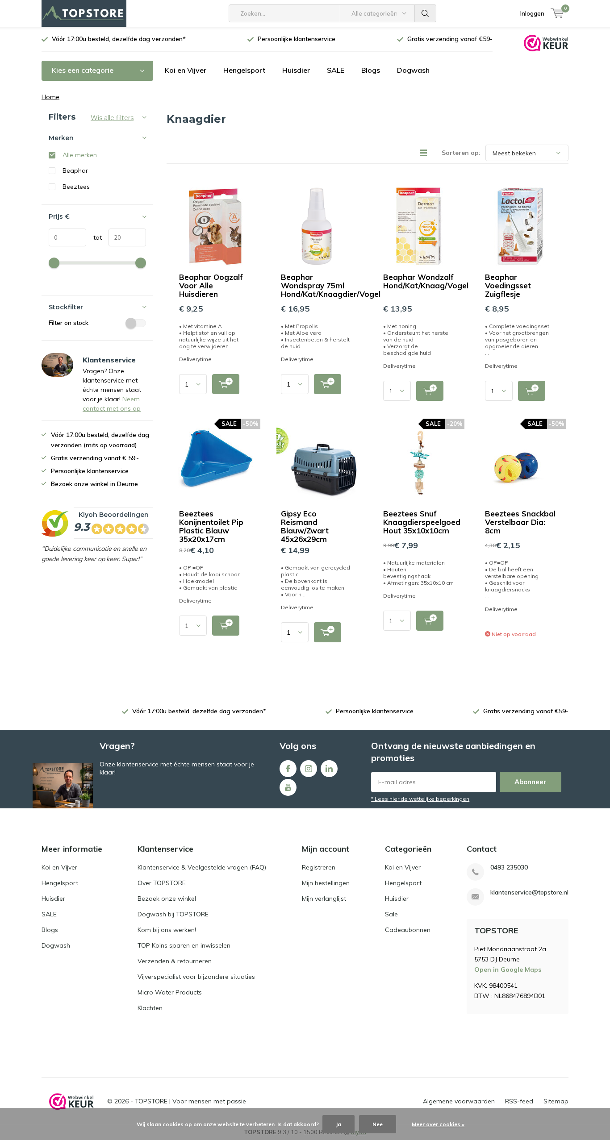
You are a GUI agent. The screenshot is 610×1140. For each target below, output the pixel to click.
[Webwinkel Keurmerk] (546, 42)
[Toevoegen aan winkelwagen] (225, 384)
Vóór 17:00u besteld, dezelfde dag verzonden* (119, 39)
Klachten (150, 1008)
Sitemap (555, 1101)
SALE (335, 70)
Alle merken (80, 155)
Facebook (288, 768)
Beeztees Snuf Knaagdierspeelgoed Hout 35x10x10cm (421, 522)
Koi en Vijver (185, 70)
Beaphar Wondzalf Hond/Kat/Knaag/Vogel (425, 281)
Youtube (288, 787)
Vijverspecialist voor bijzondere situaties (196, 977)
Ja (338, 1124)
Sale (391, 914)
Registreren (318, 867)
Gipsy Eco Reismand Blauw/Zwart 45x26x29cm (305, 526)
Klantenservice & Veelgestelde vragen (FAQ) (202, 867)
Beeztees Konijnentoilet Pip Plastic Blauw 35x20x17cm (211, 526)
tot (94, 237)
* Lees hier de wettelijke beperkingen (420, 798)
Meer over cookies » (438, 1124)
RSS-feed (519, 1101)
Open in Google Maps (507, 969)
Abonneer (530, 782)
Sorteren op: (461, 153)
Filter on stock (68, 323)
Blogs (370, 70)
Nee (377, 1124)
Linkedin (329, 768)
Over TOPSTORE (162, 883)
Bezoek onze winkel (167, 899)
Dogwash (413, 70)
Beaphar (75, 170)
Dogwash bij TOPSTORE (173, 914)
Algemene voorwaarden (459, 1101)
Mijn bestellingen (326, 883)
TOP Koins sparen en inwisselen (184, 945)
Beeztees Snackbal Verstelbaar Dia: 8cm (520, 522)
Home (50, 97)
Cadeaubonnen (407, 930)
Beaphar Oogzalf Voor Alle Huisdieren (211, 285)
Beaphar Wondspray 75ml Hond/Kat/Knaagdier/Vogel (330, 285)
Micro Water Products (170, 992)
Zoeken (425, 13)
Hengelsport (244, 70)
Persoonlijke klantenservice (296, 39)
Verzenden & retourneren (175, 961)
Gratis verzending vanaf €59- (450, 39)
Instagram (308, 768)
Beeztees (76, 187)
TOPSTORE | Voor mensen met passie (190, 1101)
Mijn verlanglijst (324, 899)
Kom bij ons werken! (167, 930)
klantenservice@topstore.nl (529, 892)
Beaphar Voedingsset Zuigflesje (508, 285)
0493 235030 (509, 867)
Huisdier (296, 70)
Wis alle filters (112, 118)
